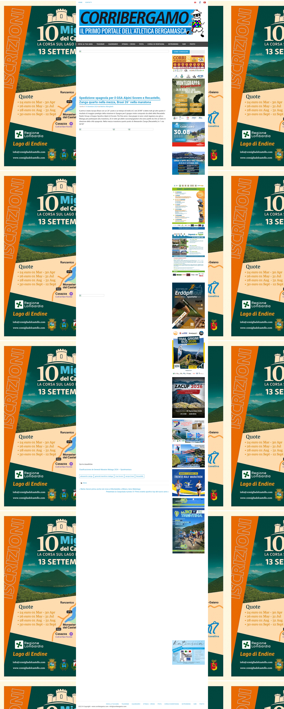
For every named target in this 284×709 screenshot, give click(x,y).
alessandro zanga (86, 476)
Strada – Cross (128, 44)
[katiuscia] (188, 664)
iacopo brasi (129, 476)
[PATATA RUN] (188, 328)
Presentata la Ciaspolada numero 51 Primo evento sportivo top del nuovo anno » (137, 492)
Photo (192, 44)
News (85, 483)
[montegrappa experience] (188, 120)
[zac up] (188, 417)
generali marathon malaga (104, 476)
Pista (141, 44)
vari (184, 44)
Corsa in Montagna (156, 44)
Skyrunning (173, 44)
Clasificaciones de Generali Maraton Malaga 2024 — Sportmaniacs (105, 469)
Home (80, 2)
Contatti (88, 2)
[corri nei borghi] (188, 72)
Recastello (139, 476)
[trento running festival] (188, 496)
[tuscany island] (188, 174)
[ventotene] (188, 442)
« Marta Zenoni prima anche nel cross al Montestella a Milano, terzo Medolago (110, 489)
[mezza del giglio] (188, 467)
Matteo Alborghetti (106, 106)
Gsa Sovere (119, 476)
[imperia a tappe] (188, 277)
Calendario (113, 44)
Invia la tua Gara (85, 44)
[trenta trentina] (188, 553)
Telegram (100, 44)
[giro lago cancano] (188, 146)
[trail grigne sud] (188, 375)
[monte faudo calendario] (188, 229)
